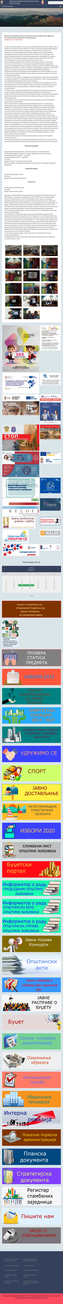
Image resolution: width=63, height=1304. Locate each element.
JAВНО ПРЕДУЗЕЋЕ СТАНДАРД (12, 1265)
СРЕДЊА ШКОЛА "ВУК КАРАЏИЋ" (31, 1270)
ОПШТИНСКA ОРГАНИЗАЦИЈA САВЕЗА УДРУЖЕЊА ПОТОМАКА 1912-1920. (30, 1283)
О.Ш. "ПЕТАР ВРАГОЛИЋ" (29, 1265)
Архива (31, 595)
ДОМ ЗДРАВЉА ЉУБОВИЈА (11, 1270)
